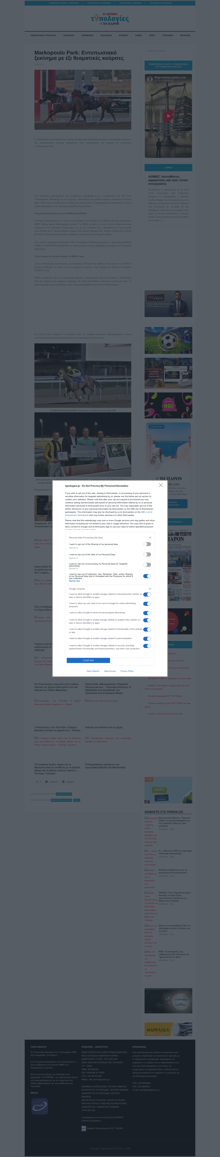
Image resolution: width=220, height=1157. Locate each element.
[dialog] (110, 578)
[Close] (162, 486)
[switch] (147, 544)
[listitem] (110, 537)
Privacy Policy (126, 671)
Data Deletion (93, 671)
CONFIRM (88, 660)
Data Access (110, 671)
